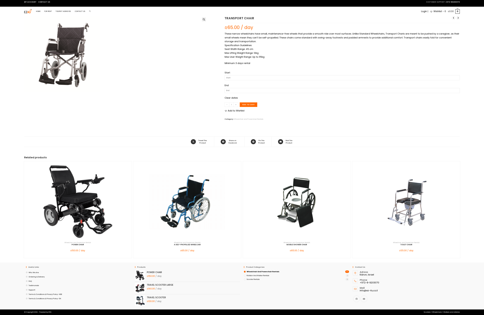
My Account (30, 2)
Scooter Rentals (253, 279)
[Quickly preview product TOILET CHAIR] (458, 168)
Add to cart (248, 105)
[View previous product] (453, 18)
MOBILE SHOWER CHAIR (296, 244)
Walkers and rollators (451, 312)
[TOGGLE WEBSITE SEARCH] (90, 11)
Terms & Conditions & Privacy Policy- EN (45, 298)
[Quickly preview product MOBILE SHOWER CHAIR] (349, 168)
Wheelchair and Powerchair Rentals (248, 119)
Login (424, 11)
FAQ (30, 281)
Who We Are (34, 272)
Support (32, 290)
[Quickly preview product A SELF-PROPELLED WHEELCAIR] (239, 168)
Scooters (427, 312)
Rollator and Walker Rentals (258, 275)
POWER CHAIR (78, 244)
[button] (204, 19)
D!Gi (49, 312)
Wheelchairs (437, 312)
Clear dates (231, 97)
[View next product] (458, 18)
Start (227, 72)
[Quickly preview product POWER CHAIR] (130, 168)
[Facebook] (356, 298)
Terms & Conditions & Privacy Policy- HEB (45, 294)
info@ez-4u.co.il (369, 290)
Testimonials (34, 285)
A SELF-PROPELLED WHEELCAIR (187, 244)
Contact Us (44, 2)
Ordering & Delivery (37, 277)
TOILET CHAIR (406, 244)
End (227, 85)
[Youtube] (364, 298)
